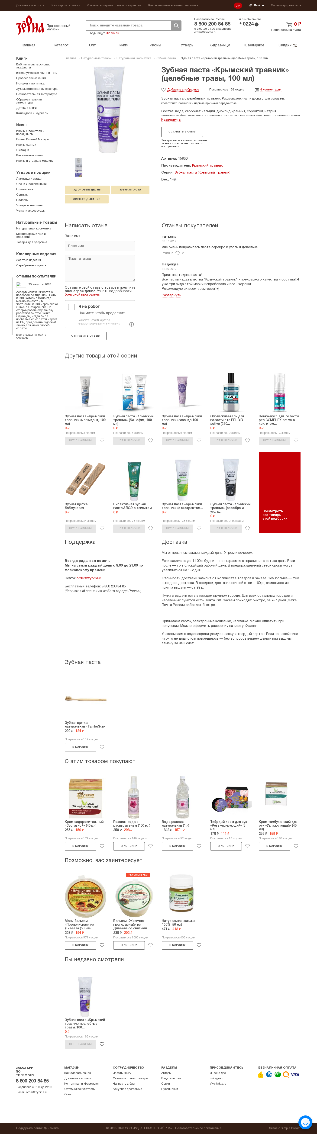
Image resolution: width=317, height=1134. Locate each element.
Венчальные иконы (29, 155)
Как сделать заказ (66, 5)
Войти (259, 5)
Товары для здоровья (31, 242)
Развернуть (171, 119)
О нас (68, 1094)
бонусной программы (82, 294)
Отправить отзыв (85, 336)
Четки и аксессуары (30, 210)
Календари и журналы (32, 113)
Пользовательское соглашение (198, 1128)
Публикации (169, 1089)
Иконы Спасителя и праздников (30, 133)
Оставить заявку (182, 132)
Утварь (187, 45)
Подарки (22, 200)
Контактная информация (81, 1083)
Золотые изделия (28, 260)
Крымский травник (207, 165)
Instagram (216, 1078)
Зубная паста (166, 58)
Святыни (22, 194)
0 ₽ (238, 6)
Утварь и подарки (33, 172)
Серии (165, 1083)
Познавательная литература (36, 94)
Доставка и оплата (30, 5)
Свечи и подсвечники (31, 184)
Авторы (166, 1073)
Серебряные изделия (31, 265)
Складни (22, 150)
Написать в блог (124, 1083)
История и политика (30, 83)
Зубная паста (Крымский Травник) (202, 172)
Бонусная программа (127, 1089)
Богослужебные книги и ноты (37, 73)
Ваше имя (72, 236)
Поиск (176, 25)
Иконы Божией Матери (32, 139)
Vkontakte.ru (218, 1083)
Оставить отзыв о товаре (130, 1078)
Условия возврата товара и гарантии (114, 5)
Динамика (51, 1128)
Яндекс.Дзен (218, 1073)
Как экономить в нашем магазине (173, 5)
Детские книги (26, 108)
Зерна (30, 25)
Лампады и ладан (29, 178)
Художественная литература (37, 89)
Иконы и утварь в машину (34, 161)
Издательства (171, 1078)
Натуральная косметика (134, 58)
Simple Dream (291, 1128)
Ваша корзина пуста (286, 30)
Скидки (284, 45)
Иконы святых (26, 145)
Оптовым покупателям (80, 1089)
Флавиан (112, 33)
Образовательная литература (29, 101)
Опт (92, 45)
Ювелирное (254, 45)
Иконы (155, 45)
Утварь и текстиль (29, 205)
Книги (123, 45)
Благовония (24, 189)
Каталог (61, 45)
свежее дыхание (86, 199)
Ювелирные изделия (36, 254)
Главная (28, 45)
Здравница (220, 45)
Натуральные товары (96, 58)
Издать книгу (122, 1073)
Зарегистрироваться (286, 5)
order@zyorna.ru (205, 32)
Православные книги (31, 78)
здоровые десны (87, 190)
